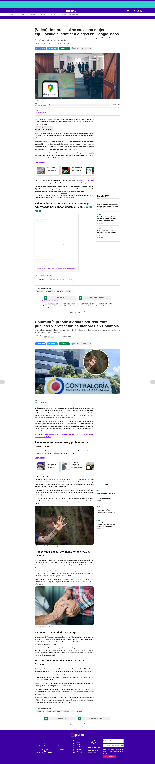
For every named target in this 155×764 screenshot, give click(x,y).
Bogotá (22, 14)
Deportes (32, 14)
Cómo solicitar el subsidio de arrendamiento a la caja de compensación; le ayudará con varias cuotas (87, 305)
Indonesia (60, 291)
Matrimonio (69, 291)
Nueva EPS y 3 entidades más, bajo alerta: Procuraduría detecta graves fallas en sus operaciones (76, 466)
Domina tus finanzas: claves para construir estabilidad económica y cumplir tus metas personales (51, 305)
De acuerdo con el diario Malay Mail (47, 119)
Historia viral (50, 291)
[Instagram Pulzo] (138, 11)
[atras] (88, 171)
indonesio (62, 158)
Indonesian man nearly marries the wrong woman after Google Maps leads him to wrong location (61, 281)
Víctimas (79, 711)
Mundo (53, 14)
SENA (72, 711)
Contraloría (40, 711)
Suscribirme (109, 756)
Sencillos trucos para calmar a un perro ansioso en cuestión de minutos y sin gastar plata (105, 305)
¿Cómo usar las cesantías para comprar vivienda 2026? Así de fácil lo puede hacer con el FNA (69, 305)
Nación (11, 14)
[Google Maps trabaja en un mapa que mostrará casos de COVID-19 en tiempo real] (66, 170)
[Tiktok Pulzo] (131, 11)
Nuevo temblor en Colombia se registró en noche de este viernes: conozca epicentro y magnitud (105, 524)
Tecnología (42, 14)
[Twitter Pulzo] (128, 11)
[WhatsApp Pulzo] (141, 11)
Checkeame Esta (73, 14)
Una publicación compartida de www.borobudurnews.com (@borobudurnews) (56, 268)
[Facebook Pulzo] (125, 11)
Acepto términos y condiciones (112, 749)
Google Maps (40, 291)
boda (36, 124)
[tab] (60, 298)
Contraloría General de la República (57, 711)
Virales (38, 44)
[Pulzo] (71, 10)
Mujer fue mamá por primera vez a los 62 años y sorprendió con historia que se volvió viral (107, 206)
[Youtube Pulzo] (135, 11)
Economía (63, 14)
